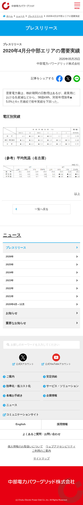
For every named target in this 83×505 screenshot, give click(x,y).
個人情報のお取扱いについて (25, 446)
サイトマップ (41, 458)
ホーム (9, 16)
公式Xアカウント (25, 364)
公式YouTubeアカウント (58, 364)
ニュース (20, 16)
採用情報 (62, 424)
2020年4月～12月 (15, 304)
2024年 (10, 272)
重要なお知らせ (16, 323)
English (21, 424)
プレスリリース (35, 16)
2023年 (10, 280)
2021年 (10, 296)
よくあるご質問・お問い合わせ (41, 434)
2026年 (10, 256)
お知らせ (11, 313)
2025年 (10, 264)
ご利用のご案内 (41, 450)
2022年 (10, 288)
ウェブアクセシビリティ (60, 446)
